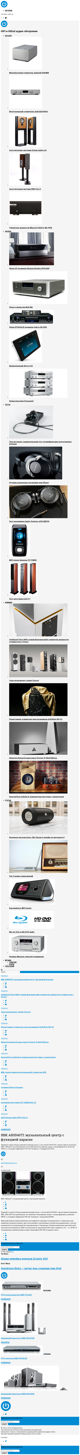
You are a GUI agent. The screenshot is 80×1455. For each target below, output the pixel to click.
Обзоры (8, 231)
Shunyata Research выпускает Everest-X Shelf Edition (25, 1042)
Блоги (11, 964)
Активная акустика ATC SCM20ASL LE (18, 1102)
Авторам (8, 11)
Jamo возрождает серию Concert (16, 1012)
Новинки (8, 603)
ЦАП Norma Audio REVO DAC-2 (14, 1117)
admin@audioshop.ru (9, 1163)
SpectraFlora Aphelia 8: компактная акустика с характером (28, 1057)
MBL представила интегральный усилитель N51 (23, 1072)
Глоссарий (9, 966)
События (12, 962)
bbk (12, 1252)
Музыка (8, 960)
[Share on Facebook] (42, 1202)
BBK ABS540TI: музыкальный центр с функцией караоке (27, 979)
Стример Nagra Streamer (12, 1087)
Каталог (8, 36)
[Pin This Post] (42, 985)
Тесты (7, 405)
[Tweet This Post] (42, 983)
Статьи (8, 800)
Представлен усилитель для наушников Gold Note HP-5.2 (27, 1027)
